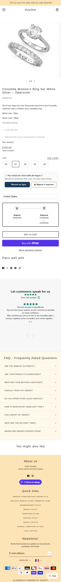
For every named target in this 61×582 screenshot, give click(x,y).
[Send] (49, 553)
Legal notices (30, 531)
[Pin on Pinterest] (11, 268)
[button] (20, 268)
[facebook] (28, 475)
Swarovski (7, 98)
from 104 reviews (28, 297)
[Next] (34, 81)
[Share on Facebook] (3, 268)
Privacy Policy (31, 509)
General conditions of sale (30, 526)
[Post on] (7, 268)
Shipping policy (30, 518)
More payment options (30, 250)
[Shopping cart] (57, 9)
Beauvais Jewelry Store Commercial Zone (30, 501)
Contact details (30, 522)
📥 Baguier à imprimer (44, 184)
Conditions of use (30, 514)
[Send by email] (15, 268)
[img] (30, 294)
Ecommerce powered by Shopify (30, 580)
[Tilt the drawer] (3, 10)
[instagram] (32, 475)
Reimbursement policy (30, 505)
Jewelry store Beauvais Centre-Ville (30, 496)
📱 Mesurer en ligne (17, 184)
